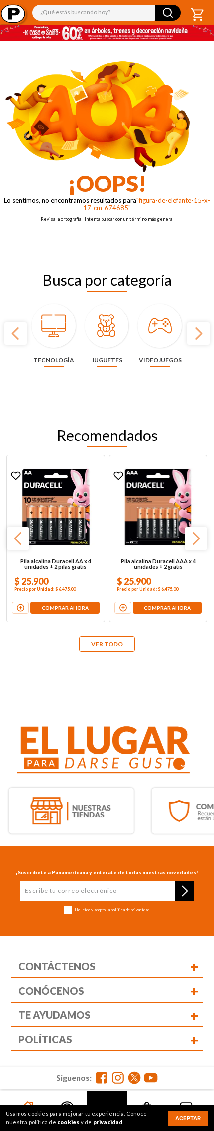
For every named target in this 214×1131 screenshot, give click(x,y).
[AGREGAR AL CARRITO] (22, 598)
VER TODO (107, 644)
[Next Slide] (198, 333)
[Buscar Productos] (168, 13)
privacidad (108, 1122)
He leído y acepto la (112, 910)
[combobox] (106, 13)
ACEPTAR (188, 1118)
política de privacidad (130, 909)
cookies (68, 1122)
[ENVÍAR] (184, 891)
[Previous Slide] (15, 333)
